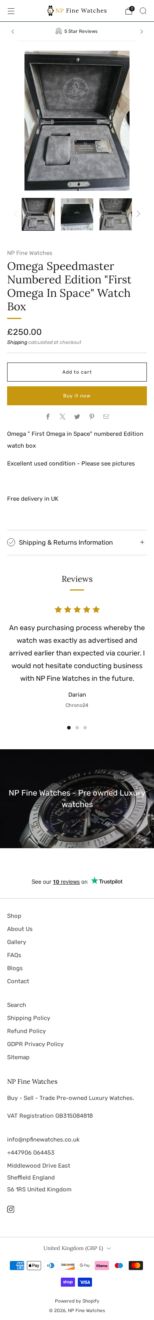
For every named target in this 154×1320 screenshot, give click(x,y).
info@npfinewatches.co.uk (43, 1139)
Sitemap (18, 1057)
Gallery (16, 942)
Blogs (15, 968)
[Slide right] (137, 214)
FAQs (14, 955)
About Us (20, 929)
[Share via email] (106, 416)
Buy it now (77, 396)
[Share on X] (62, 416)
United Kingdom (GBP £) (73, 1248)
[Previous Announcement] (12, 31)
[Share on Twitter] (77, 416)
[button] (69, 727)
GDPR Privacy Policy (35, 1044)
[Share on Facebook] (47, 416)
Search (16, 1005)
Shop (14, 915)
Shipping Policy (28, 1018)
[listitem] (77, 31)
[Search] (143, 11)
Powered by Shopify (77, 1301)
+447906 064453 (30, 1152)
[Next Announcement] (141, 31)
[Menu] (11, 11)
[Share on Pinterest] (91, 416)
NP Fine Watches (29, 252)
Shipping (17, 342)
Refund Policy (26, 1031)
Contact (18, 981)
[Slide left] (17, 214)
